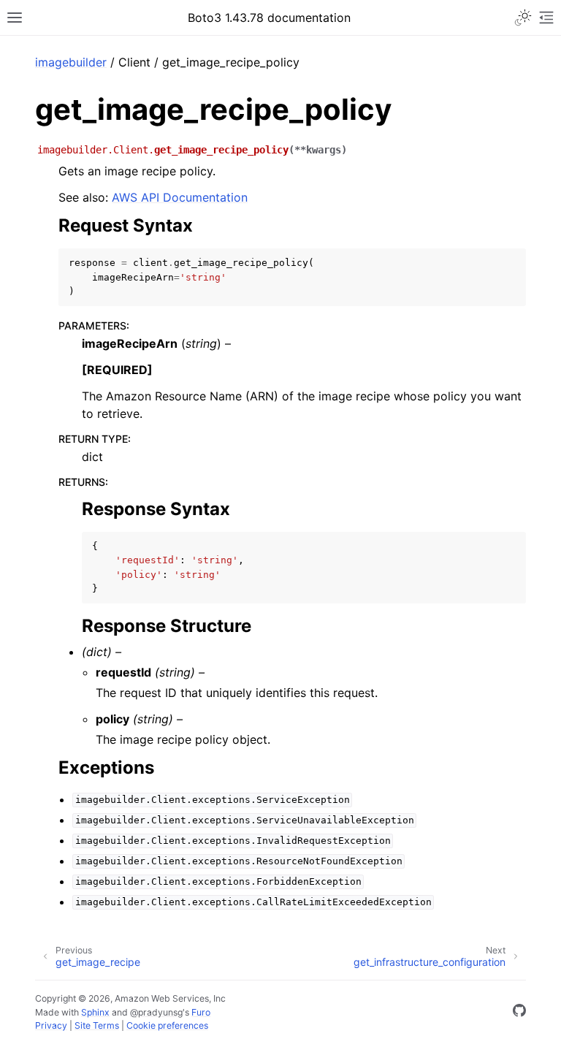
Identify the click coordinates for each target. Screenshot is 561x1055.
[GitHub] (519, 1012)
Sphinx (95, 1012)
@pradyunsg (156, 1012)
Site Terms (97, 1025)
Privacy (51, 1025)
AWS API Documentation (180, 197)
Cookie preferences (167, 1025)
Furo (200, 1012)
